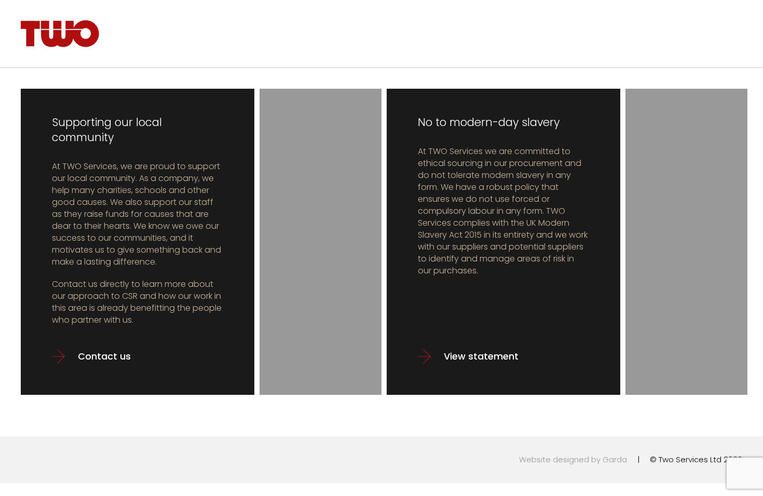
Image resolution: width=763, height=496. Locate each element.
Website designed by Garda (573, 459)
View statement (481, 356)
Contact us (104, 356)
